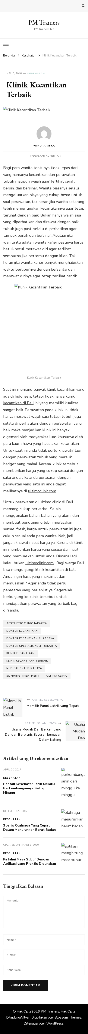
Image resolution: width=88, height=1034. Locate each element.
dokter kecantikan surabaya (30, 638)
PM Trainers (44, 22)
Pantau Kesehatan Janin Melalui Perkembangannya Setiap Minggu (29, 788)
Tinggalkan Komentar (44, 155)
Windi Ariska (44, 145)
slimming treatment (23, 675)
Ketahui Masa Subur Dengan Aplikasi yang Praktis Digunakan (29, 861)
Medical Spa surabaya (24, 668)
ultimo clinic (56, 675)
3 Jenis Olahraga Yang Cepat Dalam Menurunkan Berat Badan (29, 827)
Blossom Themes (67, 1017)
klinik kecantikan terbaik (27, 660)
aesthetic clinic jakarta (26, 623)
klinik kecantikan (20, 653)
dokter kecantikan (22, 631)
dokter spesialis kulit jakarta (31, 646)
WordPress (55, 1023)
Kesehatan (36, 73)
